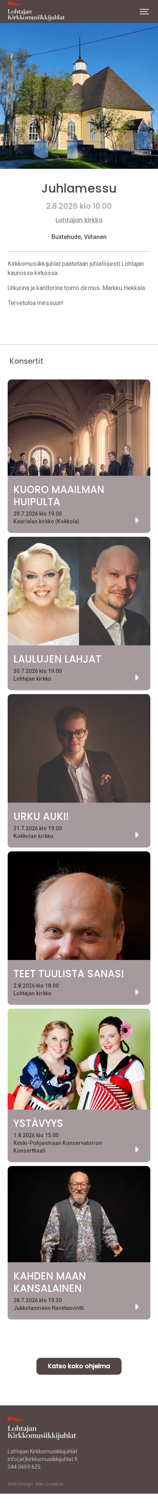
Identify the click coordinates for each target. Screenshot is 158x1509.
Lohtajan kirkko (79, 220)
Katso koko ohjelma (79, 1366)
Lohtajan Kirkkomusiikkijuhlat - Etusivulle (40, 11)
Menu (144, 11)
